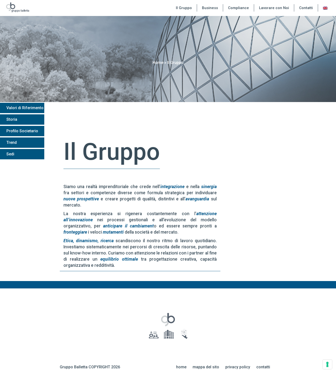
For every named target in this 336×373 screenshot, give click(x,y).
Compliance (238, 8)
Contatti (306, 8)
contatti (263, 367)
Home (158, 62)
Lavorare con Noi (274, 8)
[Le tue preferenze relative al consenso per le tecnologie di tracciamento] (327, 364)
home (181, 367)
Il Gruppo (184, 8)
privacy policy (237, 367)
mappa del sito (206, 367)
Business (210, 8)
